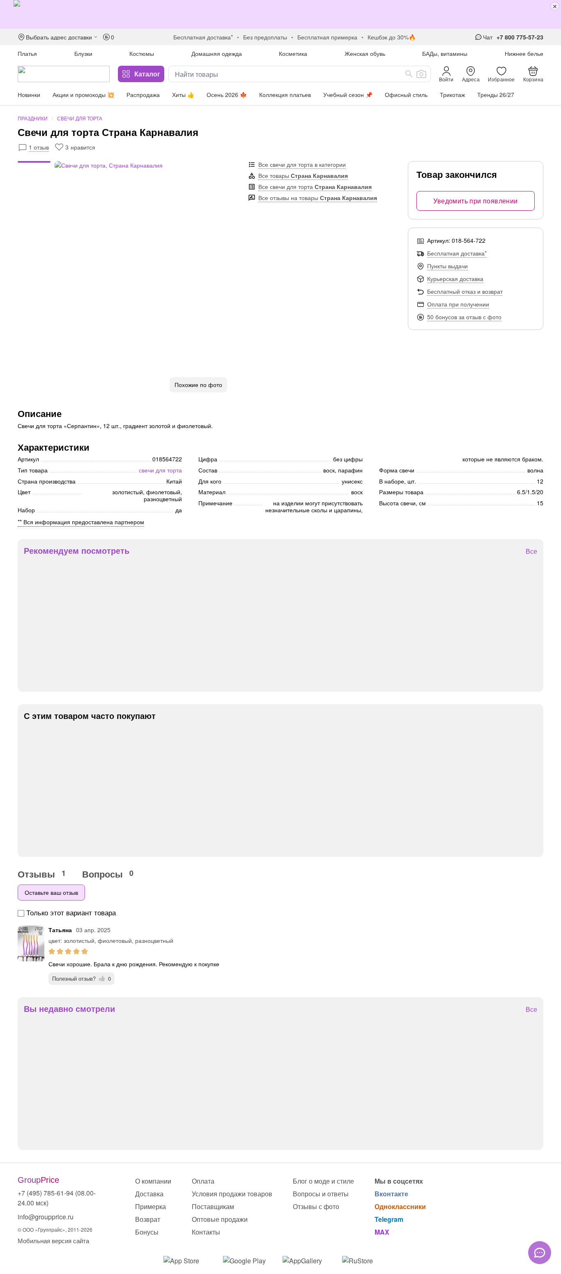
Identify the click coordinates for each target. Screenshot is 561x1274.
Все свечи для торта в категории (302, 164)
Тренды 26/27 (495, 94)
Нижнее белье (524, 53)
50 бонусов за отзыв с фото (464, 317)
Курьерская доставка (455, 278)
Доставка (149, 1193)
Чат (487, 37)
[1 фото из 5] (34, 163)
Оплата (203, 1181)
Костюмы (141, 53)
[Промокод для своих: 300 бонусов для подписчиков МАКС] (280, 14)
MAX (382, 1232)
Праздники (33, 118)
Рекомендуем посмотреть (76, 550)
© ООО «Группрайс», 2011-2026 (55, 1229)
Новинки (29, 94)
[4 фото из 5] (34, 175)
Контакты (206, 1232)
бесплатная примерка (327, 37)
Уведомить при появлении (475, 200)
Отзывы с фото (316, 1206)
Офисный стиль (406, 94)
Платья (27, 53)
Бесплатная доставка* (457, 253)
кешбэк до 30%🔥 (392, 37)
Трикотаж (452, 94)
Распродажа (143, 94)
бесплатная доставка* (203, 37)
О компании (153, 1181)
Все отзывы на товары (317, 198)
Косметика (293, 53)
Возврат (147, 1219)
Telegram (389, 1219)
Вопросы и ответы (321, 1193)
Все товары (303, 175)
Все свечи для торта (315, 186)
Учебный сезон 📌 (347, 94)
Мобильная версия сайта (53, 1240)
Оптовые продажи (220, 1219)
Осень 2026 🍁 (227, 94)
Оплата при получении (458, 304)
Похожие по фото (198, 384)
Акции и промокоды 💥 (83, 94)
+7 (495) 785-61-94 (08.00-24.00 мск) (57, 1197)
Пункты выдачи (447, 266)
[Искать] (409, 74)
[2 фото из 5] (34, 167)
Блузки (83, 53)
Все (531, 551)
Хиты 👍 (183, 94)
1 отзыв (39, 147)
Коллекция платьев (285, 94)
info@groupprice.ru (46, 1216)
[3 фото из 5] (34, 171)
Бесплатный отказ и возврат (465, 291)
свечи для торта (160, 470)
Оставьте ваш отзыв (51, 892)
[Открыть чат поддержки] (539, 1252)
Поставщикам (213, 1206)
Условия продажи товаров (232, 1193)
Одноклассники (400, 1206)
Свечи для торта (79, 118)
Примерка (150, 1206)
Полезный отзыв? (81, 978)
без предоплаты (265, 37)
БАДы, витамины (444, 53)
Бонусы (147, 1232)
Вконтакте (391, 1193)
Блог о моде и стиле (323, 1181)
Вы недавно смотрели (69, 1008)
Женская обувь (365, 53)
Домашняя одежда (216, 53)
